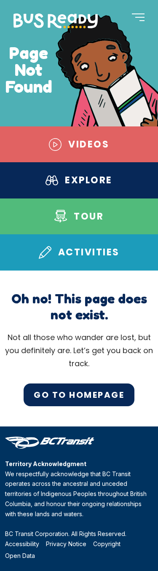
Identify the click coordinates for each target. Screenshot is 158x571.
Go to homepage (79, 395)
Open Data (20, 555)
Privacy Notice (66, 543)
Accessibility (22, 543)
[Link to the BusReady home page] (55, 20)
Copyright (107, 543)
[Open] (138, 17)
